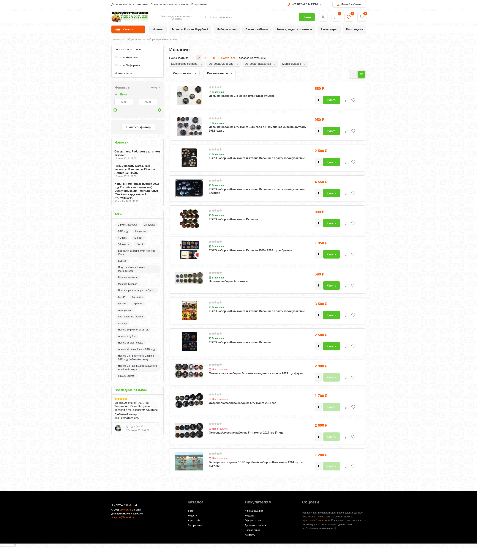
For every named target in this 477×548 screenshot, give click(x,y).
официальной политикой (316, 520)
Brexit (140, 244)
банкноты (137, 297)
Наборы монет (227, 29)
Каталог (128, 29)
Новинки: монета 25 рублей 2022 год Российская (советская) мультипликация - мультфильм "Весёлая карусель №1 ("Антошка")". (136, 190)
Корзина (249, 515)
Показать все (227, 57)
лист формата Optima (130, 316)
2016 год (123, 231)
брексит (138, 303)
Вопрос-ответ (199, 4)
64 (204, 57)
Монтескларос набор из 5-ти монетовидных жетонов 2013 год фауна (256, 373)
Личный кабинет (350, 4)
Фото (190, 510)
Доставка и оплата (122, 4)
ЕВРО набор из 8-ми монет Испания (233, 219)
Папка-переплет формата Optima (136, 290)
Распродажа (354, 29)
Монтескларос (123, 73)
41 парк (122, 237)
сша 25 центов (126, 375)
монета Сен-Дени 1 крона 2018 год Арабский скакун (137, 367)
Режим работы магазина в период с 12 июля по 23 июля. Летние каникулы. (135, 169)
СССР (121, 297)
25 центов (140, 231)
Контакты (142, 4)
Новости (192, 515)
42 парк (138, 237)
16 (191, 57)
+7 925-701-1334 (305, 4)
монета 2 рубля (126, 336)
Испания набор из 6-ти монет (228, 281)
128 (212, 57)
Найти (307, 17)
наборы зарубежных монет (162, 39)
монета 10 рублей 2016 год (133, 329)
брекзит (122, 303)
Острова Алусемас (126, 57)
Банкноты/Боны (256, 29)
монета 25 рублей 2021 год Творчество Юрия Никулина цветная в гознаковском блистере (136, 406)
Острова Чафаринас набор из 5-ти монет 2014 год (243, 402)
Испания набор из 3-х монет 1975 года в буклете (241, 95)
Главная (116, 39)
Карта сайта (194, 520)
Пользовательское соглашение (170, 4)
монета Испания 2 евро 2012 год (136, 349)
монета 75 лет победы (130, 342)
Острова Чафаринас (127, 65)
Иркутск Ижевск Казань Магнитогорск (131, 269)
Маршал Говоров (127, 284)
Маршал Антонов (128, 277)
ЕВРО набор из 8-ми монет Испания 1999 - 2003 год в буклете (250, 250)
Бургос (122, 260)
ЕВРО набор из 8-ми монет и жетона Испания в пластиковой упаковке (257, 158)
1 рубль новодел (127, 224)
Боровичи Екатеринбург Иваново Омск (136, 252)
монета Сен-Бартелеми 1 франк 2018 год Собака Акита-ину (136, 357)
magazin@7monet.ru (122, 517)
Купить (331, 99)
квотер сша (124, 310)
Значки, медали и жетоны (294, 29)
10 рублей (149, 224)
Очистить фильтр (138, 127)
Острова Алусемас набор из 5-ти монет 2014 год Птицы (246, 432)
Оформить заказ (254, 520)
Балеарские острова (127, 49)
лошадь (122, 323)
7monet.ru (125, 509)
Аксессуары (329, 29)
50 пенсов (123, 244)
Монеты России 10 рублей (190, 29)
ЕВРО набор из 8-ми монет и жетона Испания (240, 342)
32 (198, 57)
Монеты (157, 29)
